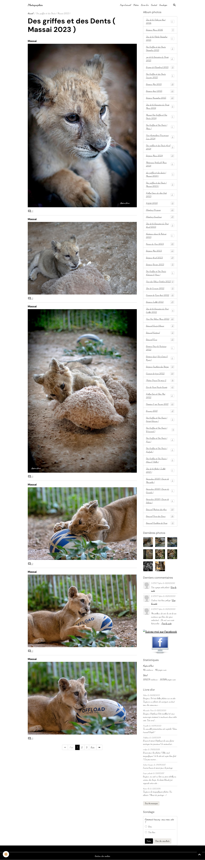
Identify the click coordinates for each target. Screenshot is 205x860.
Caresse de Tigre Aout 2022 (159, 295)
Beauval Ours (159, 339)
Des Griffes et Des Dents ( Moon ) (160, 127)
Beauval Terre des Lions (159, 516)
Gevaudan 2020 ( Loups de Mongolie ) (160, 481)
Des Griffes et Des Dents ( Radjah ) (160, 450)
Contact (154, 5)
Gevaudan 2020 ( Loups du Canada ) (160, 491)
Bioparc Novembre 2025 (159, 98)
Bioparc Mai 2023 (159, 250)
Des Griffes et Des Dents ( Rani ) (160, 440)
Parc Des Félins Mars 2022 (159, 319)
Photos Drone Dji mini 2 (159, 380)
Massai (32, 41)
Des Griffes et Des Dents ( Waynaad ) (160, 430)
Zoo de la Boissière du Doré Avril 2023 (160, 225)
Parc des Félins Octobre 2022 (159, 281)
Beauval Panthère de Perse (159, 523)
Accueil (30, 13)
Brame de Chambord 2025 (159, 67)
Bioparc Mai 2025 (159, 84)
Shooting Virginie (159, 210)
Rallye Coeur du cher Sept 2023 (160, 195)
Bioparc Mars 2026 (159, 30)
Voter (149, 841)
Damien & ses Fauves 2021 (159, 404)
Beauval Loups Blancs (159, 325)
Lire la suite (167, 623)
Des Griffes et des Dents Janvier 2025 (160, 76)
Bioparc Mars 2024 (159, 155)
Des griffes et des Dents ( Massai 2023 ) (160, 184)
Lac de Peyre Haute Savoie (159, 387)
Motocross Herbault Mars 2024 (160, 164)
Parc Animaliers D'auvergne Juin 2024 (160, 137)
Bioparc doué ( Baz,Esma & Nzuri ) (160, 358)
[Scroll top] (199, 854)
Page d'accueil (125, 5)
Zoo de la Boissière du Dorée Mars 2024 (160, 106)
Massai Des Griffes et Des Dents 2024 (160, 117)
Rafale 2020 (159, 203)
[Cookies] (6, 854)
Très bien (151, 832)
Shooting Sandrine (159, 216)
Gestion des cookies (102, 856)
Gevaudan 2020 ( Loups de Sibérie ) (160, 501)
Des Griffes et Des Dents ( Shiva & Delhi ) (160, 460)
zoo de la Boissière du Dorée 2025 (160, 59)
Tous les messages (151, 803)
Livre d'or (145, 5)
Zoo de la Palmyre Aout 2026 (159, 21)
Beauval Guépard (159, 332)
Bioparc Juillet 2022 (159, 302)
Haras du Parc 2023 (159, 244)
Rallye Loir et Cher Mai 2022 (159, 396)
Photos (136, 5)
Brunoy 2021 (159, 411)
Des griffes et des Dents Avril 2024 (160, 147)
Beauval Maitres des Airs (159, 509)
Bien (150, 826)
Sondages (163, 5)
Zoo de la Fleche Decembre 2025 (160, 38)
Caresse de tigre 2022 (159, 373)
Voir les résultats (162, 841)
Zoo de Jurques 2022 (159, 288)
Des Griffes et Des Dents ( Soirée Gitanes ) (160, 419)
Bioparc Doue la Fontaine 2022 (160, 348)
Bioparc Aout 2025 (159, 91)
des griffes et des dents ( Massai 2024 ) (160, 174)
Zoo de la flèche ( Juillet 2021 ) (160, 470)
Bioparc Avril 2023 (159, 257)
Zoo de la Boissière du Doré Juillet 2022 (160, 310)
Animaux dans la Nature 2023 (160, 235)
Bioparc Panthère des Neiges (159, 366)
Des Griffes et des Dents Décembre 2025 (160, 49)
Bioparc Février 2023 (159, 264)
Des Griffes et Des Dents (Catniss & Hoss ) (160, 273)
